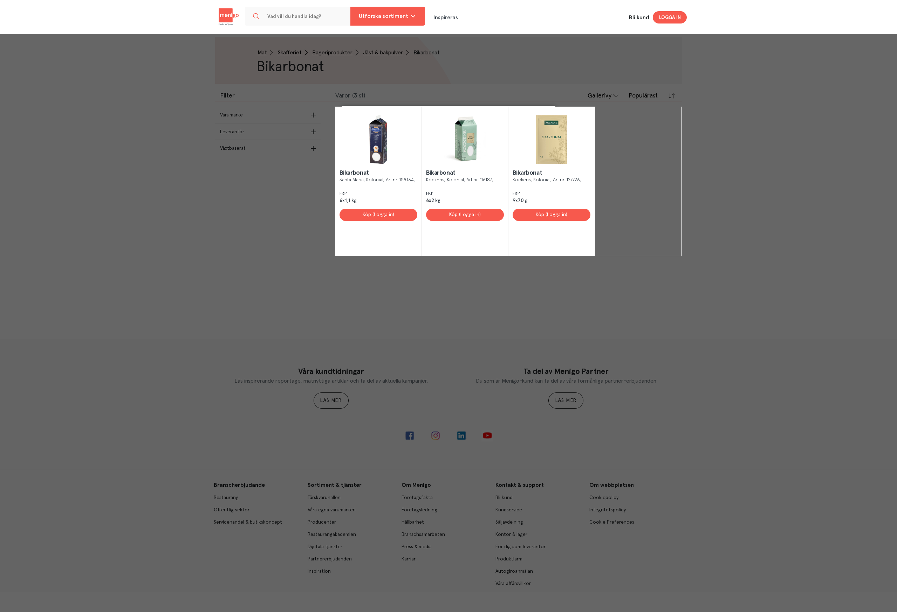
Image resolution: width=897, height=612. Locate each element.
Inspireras (445, 17)
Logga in (670, 17)
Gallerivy (599, 96)
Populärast (643, 96)
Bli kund (639, 17)
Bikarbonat (354, 173)
